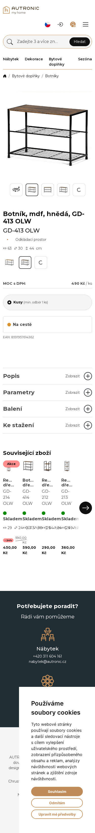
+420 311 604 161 (47, 662)
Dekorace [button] (34, 59)
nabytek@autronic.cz (47, 668)
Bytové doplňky (26, 76)
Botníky (52, 76)
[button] (47, 24)
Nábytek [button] (11, 59)
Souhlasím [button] (57, 791)
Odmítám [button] (57, 803)
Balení (41, 408)
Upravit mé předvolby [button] (57, 814)
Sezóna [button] (85, 59)
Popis (41, 376)
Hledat (80, 41)
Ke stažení (41, 425)
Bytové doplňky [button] (56, 62)
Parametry (41, 392)
